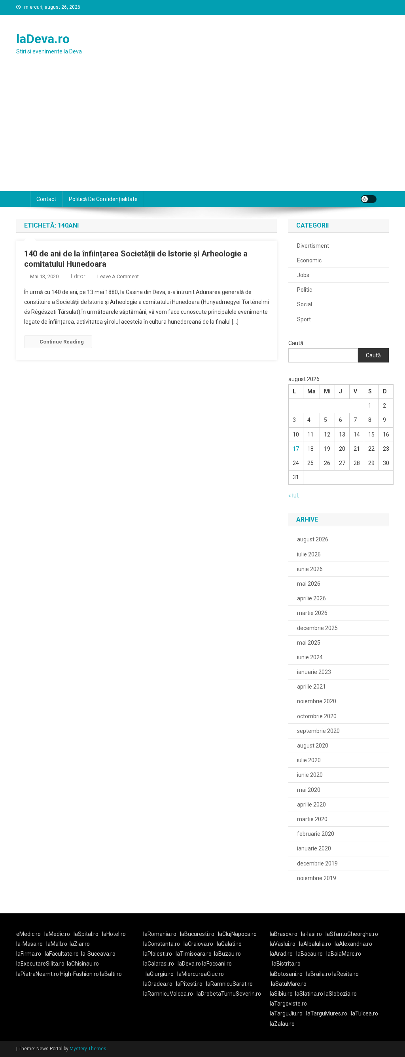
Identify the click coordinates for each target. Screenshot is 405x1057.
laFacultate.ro (62, 954)
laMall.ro (56, 944)
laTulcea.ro (364, 1013)
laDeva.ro (43, 38)
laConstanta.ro (161, 944)
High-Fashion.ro (79, 974)
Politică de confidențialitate (103, 199)
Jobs (303, 275)
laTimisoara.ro (194, 954)
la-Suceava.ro (98, 954)
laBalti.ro (111, 974)
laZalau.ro (282, 1024)
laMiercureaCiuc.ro (200, 974)
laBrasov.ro (283, 934)
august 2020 (312, 745)
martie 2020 (312, 819)
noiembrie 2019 (316, 878)
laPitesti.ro (189, 984)
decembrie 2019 (317, 863)
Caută (295, 343)
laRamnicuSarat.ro (229, 984)
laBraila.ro (318, 974)
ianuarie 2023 (314, 672)
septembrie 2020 (318, 731)
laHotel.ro (114, 934)
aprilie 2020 (311, 804)
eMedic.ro (28, 934)
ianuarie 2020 (314, 848)
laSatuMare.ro (289, 984)
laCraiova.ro (198, 944)
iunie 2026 (310, 569)
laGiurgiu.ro (161, 974)
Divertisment (313, 246)
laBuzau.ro (227, 954)
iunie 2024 (310, 657)
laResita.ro (345, 974)
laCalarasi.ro (158, 963)
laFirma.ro (28, 954)
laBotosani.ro (286, 974)
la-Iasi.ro (311, 934)
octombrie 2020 (317, 716)
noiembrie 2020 (316, 701)
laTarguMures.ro (326, 1013)
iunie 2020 (310, 775)
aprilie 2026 (311, 598)
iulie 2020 (309, 760)
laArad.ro (281, 954)
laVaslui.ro (284, 944)
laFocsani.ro (216, 963)
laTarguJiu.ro (288, 1013)
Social (304, 304)
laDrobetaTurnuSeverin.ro (229, 994)
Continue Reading (62, 342)
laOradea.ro (157, 984)
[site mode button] (369, 199)
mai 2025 (308, 643)
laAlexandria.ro (353, 944)
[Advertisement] (202, 131)
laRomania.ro (159, 934)
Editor (78, 276)
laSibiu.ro (281, 994)
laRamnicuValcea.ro (168, 994)
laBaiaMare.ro (343, 954)
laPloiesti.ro (157, 954)
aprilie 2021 (311, 686)
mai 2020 (308, 790)
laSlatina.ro (309, 994)
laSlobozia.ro (340, 994)
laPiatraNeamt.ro (37, 974)
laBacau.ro (309, 954)
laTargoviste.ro (288, 1003)
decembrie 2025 (317, 628)
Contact (46, 199)
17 (296, 449)
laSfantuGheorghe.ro (352, 934)
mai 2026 (308, 584)
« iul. (293, 495)
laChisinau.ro (83, 963)
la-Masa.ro (29, 944)
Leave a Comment (118, 276)
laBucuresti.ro (197, 934)
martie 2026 (312, 613)
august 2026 (312, 539)
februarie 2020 (315, 834)
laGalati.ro (229, 944)
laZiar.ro (80, 944)
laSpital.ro (86, 934)
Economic (309, 260)
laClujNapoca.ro (237, 934)
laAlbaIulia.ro (315, 944)
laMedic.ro (57, 934)
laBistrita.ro (286, 963)
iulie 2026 (309, 554)
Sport (304, 319)
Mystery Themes (88, 1048)
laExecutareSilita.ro (40, 963)
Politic (304, 290)
